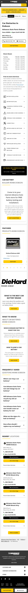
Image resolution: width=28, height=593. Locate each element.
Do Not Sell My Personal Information (20, 584)
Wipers (24, 16)
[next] (24, 268)
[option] (12, 249)
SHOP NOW (13, 261)
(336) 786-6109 (9, 512)
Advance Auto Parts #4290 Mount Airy (13, 504)
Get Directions (14, 457)
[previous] (3, 268)
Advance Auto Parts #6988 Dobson (13, 444)
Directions (21, 41)
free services (20, 84)
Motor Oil (17, 16)
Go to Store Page (14, 460)
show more (6, 258)
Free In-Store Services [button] (9, 465)
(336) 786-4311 (9, 482)
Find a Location (14, 532)
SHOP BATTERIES (14, 45)
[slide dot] (7, 267)
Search (23, 5)
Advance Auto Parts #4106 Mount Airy (13, 474)
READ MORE (14, 308)
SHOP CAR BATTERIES (14, 218)
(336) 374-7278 (8, 41)
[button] (14, 96)
